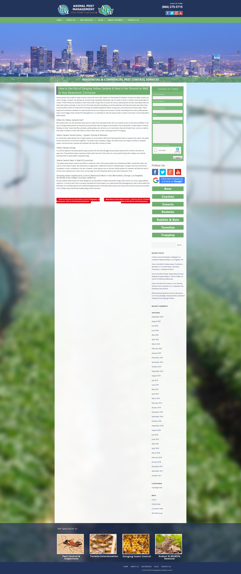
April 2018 (155, 448)
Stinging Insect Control (137, 556)
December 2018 (157, 412)
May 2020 (155, 335)
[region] (120, 53)
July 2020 (155, 326)
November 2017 (157, 471)
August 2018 (156, 430)
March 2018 (156, 453)
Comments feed (157, 509)
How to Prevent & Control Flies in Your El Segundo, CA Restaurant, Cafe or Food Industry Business (78, 200)
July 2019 (155, 380)
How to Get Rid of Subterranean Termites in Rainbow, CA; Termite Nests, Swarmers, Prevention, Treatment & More (167, 266)
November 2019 (157, 362)
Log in (154, 500)
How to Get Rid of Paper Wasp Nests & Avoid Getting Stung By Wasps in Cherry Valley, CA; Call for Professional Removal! (167, 276)
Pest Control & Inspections (71, 557)
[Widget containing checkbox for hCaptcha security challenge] (167, 150)
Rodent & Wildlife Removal (169, 557)
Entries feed (156, 504)
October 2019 (156, 367)
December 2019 (157, 358)
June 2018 (155, 439)
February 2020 (157, 348)
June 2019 (155, 385)
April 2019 (155, 394)
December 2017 (157, 466)
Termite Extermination (104, 556)
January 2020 (156, 353)
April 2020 (155, 339)
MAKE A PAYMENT (115, 20)
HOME (59, 20)
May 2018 (155, 444)
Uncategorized (157, 488)
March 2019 (156, 398)
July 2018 (155, 435)
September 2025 (157, 317)
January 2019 (156, 408)
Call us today (60, 188)
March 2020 (156, 344)
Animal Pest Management (123, 183)
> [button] (238, 52)
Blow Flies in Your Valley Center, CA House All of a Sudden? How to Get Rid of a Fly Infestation (128, 200)
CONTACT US (133, 20)
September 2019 (157, 371)
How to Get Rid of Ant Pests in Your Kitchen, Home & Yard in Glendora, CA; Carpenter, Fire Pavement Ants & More (167, 286)
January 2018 (156, 462)
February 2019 (157, 403)
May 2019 (155, 389)
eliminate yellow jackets (109, 186)
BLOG (100, 20)
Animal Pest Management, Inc (85, 113)
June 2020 (155, 330)
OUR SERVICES (86, 20)
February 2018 (157, 457)
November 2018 (157, 417)
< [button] (2, 52)
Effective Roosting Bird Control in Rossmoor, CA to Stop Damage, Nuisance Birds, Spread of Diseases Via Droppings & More (168, 295)
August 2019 (156, 376)
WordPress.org (157, 513)
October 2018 (156, 421)
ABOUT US (70, 20)
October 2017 (156, 476)
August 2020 (156, 321)
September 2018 (157, 426)
